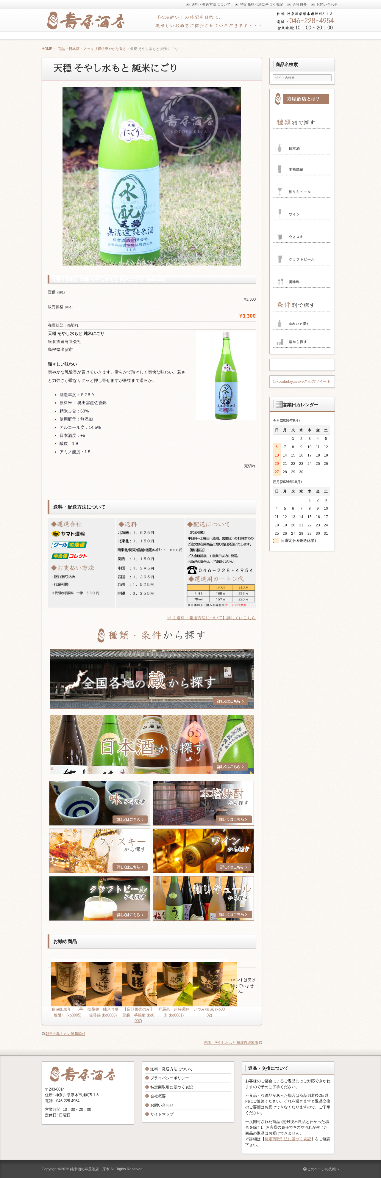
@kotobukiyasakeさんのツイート (302, 381)
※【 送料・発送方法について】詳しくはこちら (211, 617)
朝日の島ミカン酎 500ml (65, 1034)
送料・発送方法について (171, 1069)
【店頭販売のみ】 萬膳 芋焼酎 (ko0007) (140, 1015)
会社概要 (158, 1096)
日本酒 (74, 49)
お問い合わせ (162, 1105)
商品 (61, 49)
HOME (47, 49)
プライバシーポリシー (169, 1078)
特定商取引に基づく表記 (171, 1087)
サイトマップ (162, 1114)
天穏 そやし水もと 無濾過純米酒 (231, 1043)
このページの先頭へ (322, 1169)
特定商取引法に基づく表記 (288, 1139)
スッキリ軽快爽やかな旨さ (104, 49)
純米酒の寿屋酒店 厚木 (90, 1169)
